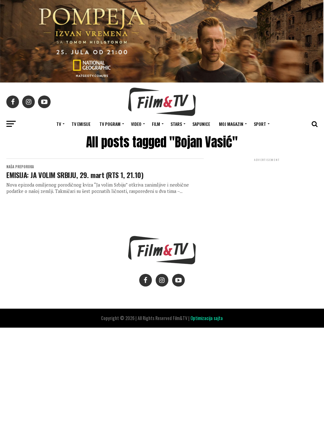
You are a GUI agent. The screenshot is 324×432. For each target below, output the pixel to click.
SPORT (260, 123)
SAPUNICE (201, 123)
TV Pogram (110, 123)
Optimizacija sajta (206, 318)
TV (58, 123)
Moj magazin (231, 123)
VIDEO (136, 123)
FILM (156, 123)
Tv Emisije (81, 123)
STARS (176, 123)
